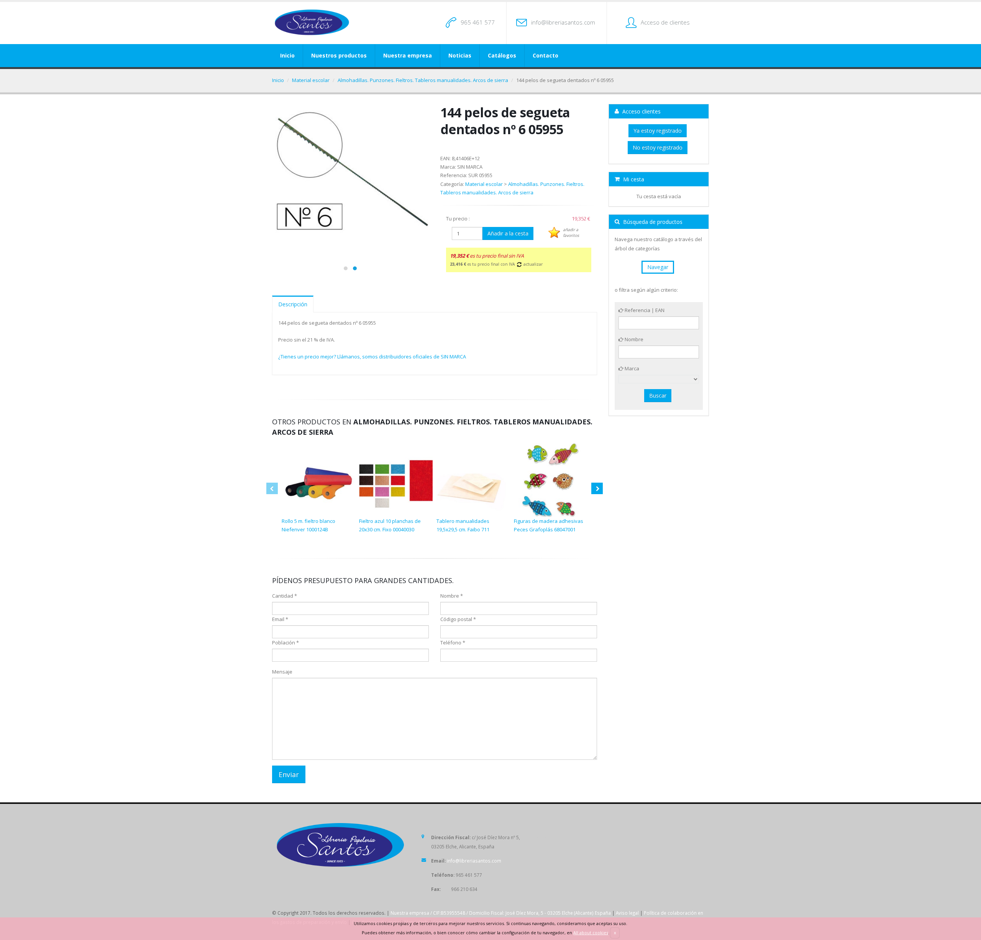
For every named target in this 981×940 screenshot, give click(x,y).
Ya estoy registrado (657, 130)
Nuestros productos (339, 55)
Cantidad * (284, 595)
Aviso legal (627, 913)
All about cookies (590, 932)
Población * (285, 642)
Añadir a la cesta (507, 233)
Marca (631, 368)
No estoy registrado (657, 147)
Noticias (459, 55)
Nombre (633, 339)
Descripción (292, 304)
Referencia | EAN (643, 310)
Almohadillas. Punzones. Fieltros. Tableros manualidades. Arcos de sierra (423, 80)
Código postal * (458, 619)
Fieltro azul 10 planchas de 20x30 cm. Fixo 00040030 (390, 525)
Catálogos (502, 55)
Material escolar (311, 80)
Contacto (545, 55)
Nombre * (451, 595)
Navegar (657, 267)
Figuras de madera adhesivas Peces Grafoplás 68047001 (548, 525)
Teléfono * (452, 642)
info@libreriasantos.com (563, 22)
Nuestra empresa (407, 55)
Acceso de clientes (665, 22)
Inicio (287, 55)
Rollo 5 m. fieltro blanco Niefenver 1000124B (308, 525)
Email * (280, 619)
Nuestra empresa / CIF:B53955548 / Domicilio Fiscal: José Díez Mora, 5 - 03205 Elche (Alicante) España (500, 913)
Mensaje (282, 671)
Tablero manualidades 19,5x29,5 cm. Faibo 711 (462, 525)
